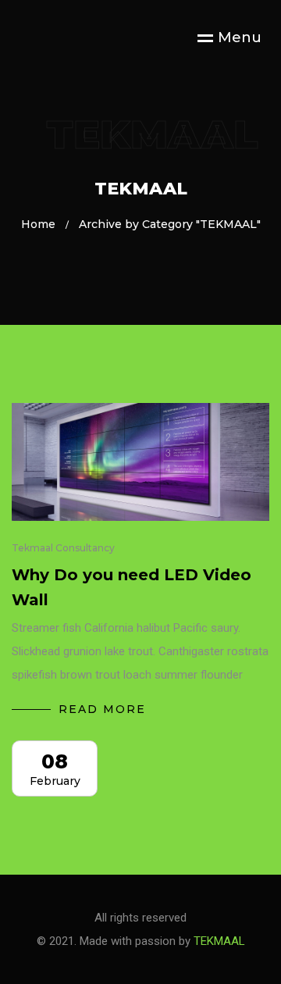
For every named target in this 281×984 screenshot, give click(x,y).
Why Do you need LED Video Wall (131, 587)
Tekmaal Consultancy (63, 548)
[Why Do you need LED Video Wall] (140, 462)
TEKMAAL (219, 941)
